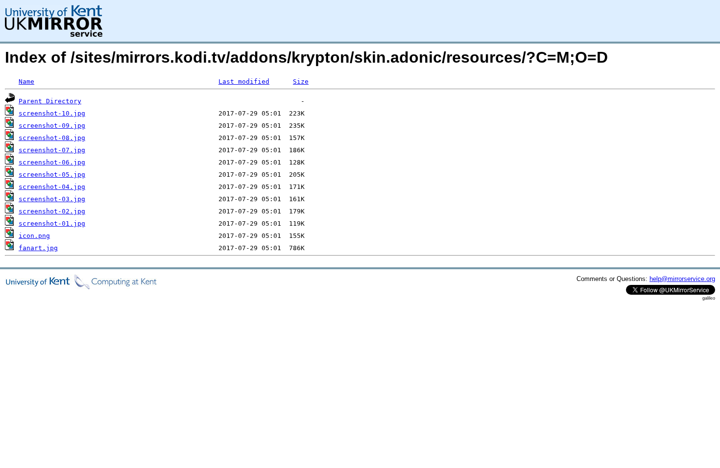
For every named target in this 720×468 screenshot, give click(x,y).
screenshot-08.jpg (52, 137)
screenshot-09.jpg (52, 125)
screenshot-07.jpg (52, 150)
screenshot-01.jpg (52, 223)
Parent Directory (50, 101)
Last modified (243, 81)
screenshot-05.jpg (52, 174)
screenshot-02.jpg (52, 211)
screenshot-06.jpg (52, 162)
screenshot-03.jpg (52, 199)
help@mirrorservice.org (682, 278)
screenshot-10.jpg (52, 113)
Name (26, 81)
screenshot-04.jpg (52, 186)
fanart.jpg (38, 248)
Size (301, 81)
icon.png (34, 235)
